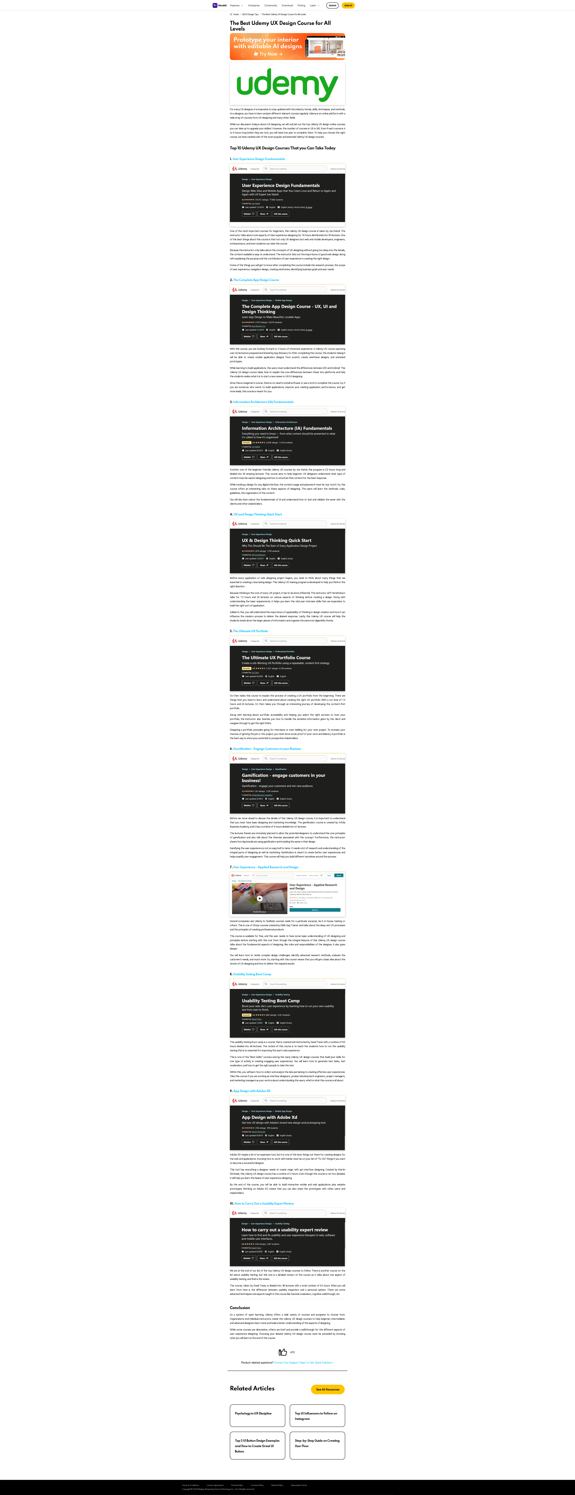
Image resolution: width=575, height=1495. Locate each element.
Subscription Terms (299, 1485)
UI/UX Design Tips (250, 14)
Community (270, 5)
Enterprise (253, 5)
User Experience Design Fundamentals (259, 159)
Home (236, 14)
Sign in (332, 5)
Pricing (301, 5)
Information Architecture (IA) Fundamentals (263, 402)
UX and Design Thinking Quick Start (257, 514)
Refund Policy (277, 1485)
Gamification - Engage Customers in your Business (267, 749)
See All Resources (327, 1389)
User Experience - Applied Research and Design (265, 867)
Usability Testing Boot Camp (252, 974)
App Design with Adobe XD (251, 1091)
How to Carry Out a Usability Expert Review (264, 1203)
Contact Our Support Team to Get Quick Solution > (304, 1362)
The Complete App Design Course (256, 280)
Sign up (348, 5)
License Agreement (215, 1485)
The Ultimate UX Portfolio (250, 631)
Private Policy (237, 1485)
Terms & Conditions (190, 1485)
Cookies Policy (257, 1485)
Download (287, 5)
